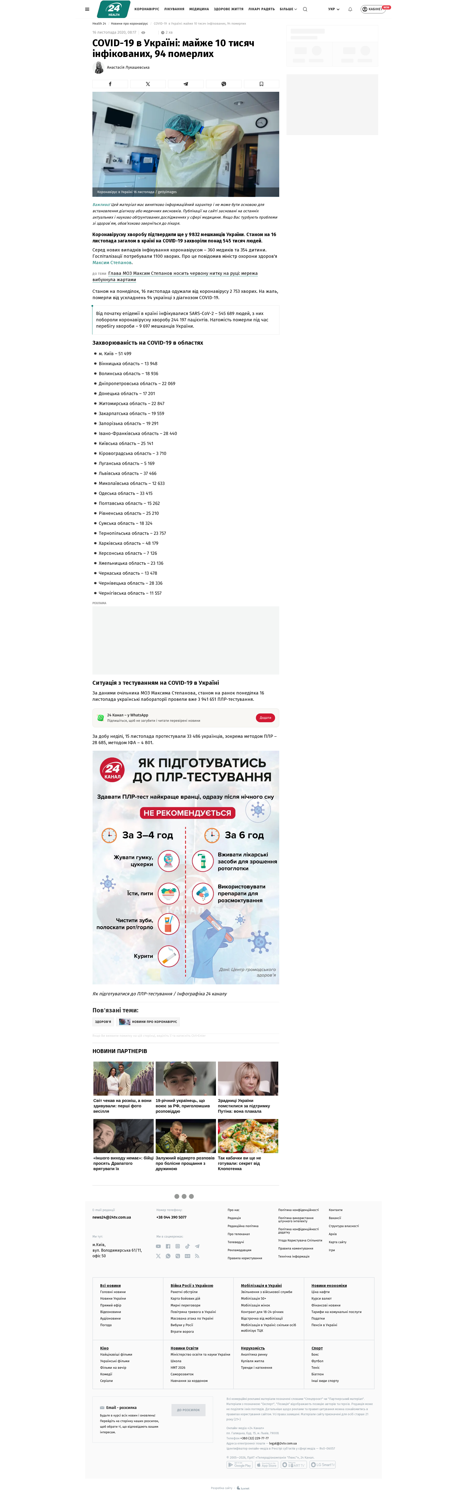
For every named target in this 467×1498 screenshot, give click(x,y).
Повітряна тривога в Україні (193, 1312)
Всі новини (110, 1285)
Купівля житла (252, 1361)
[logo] (114, 9)
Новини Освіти (184, 1348)
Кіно (104, 1348)
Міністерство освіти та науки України (200, 1354)
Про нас (234, 1210)
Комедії (106, 1374)
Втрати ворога (182, 1332)
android (239, 1465)
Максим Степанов (112, 262)
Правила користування (245, 1258)
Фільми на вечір (113, 1368)
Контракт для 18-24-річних (262, 1312)
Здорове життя (228, 9)
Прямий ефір (110, 1305)
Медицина (199, 9)
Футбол (317, 1361)
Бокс (315, 1354)
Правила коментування (295, 1248)
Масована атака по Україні (192, 1318)
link (158, 1246)
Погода (106, 1325)
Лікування (174, 9)
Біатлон (318, 1374)
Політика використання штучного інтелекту (296, 1220)
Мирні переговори (185, 1305)
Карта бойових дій (185, 1298)
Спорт (317, 1348)
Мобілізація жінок (255, 1305)
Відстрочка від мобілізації (262, 1318)
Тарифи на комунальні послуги (337, 1312)
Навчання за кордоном (189, 1381)
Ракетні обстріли (184, 1292)
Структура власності (344, 1226)
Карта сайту (337, 1242)
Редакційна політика (243, 1226)
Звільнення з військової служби (266, 1292)
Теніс (316, 1368)
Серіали (106, 1381)
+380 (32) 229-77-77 (254, 1438)
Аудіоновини (110, 1318)
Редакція (234, 1218)
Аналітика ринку (254, 1354)
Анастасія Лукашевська (128, 68)
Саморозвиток (182, 1374)
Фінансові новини (326, 1305)
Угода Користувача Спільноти (300, 1240)
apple (266, 1465)
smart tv (294, 1465)
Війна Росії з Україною (192, 1285)
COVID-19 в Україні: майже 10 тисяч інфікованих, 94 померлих (200, 23)
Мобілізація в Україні (261, 1285)
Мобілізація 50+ (253, 1298)
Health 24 (99, 23)
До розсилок (188, 1410)
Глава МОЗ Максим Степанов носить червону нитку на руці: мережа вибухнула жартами (175, 276)
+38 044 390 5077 (171, 1217)
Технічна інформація (293, 1256)
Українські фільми (114, 1361)
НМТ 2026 (178, 1368)
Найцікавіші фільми (116, 1354)
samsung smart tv (322, 1465)
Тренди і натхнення (256, 1368)
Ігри (332, 1250)
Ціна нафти (321, 1292)
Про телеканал (239, 1234)
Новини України (113, 1298)
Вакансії (335, 1218)
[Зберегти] (261, 84)
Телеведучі (236, 1242)
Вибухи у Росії (182, 1325)
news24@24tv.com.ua (111, 1217)
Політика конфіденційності (298, 1210)
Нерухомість (253, 1348)
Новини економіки (329, 1285)
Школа (176, 1361)
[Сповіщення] (350, 9)
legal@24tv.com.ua (283, 1443)
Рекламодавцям (239, 1250)
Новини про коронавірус (130, 23)
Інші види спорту (325, 1381)
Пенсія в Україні (324, 1325)
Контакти (335, 1210)
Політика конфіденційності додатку (298, 1231)
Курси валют (322, 1298)
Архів (333, 1234)
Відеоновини (110, 1312)
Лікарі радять (261, 9)
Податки (318, 1318)
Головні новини (113, 1292)
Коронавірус (147, 9)
